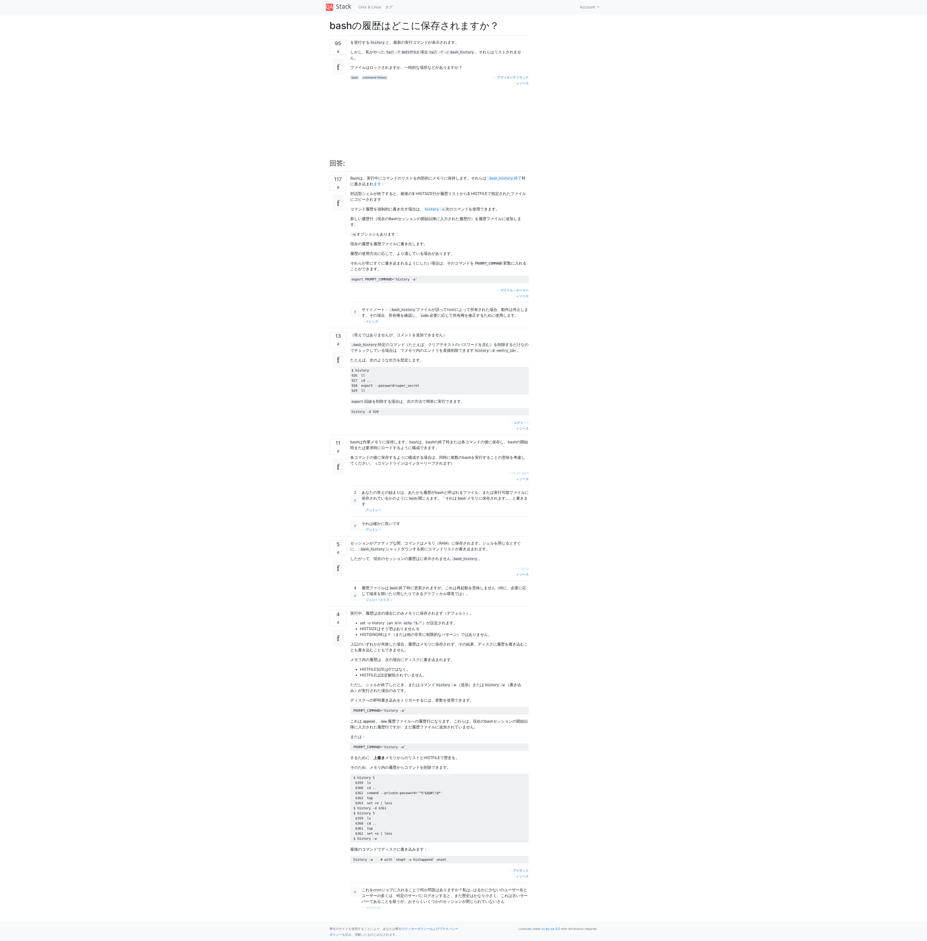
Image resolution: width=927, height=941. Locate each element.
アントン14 (373, 510)
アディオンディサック (513, 77)
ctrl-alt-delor (520, 473)
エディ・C (521, 422)
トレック (372, 321)
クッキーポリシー (417, 929)
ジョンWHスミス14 (379, 600)
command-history (374, 77)
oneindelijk (373, 907)
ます (377, 183)
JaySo (524, 568)
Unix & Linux (369, 7)
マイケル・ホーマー (514, 290)
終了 (505, 178)
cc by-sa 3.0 (550, 929)
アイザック (521, 870)
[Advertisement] (439, 119)
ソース (523, 83)
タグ (389, 7)
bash (354, 77)
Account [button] (588, 7)
